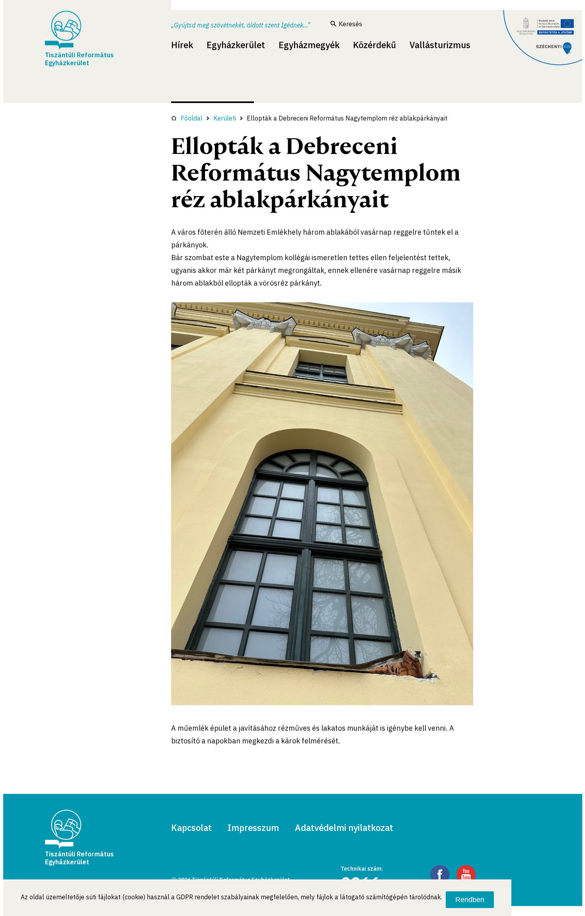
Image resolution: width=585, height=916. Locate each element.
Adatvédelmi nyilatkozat (344, 827)
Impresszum (253, 827)
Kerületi (224, 118)
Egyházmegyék (309, 45)
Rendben (469, 900)
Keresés (350, 24)
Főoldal (192, 118)
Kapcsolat (191, 827)
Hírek (182, 45)
